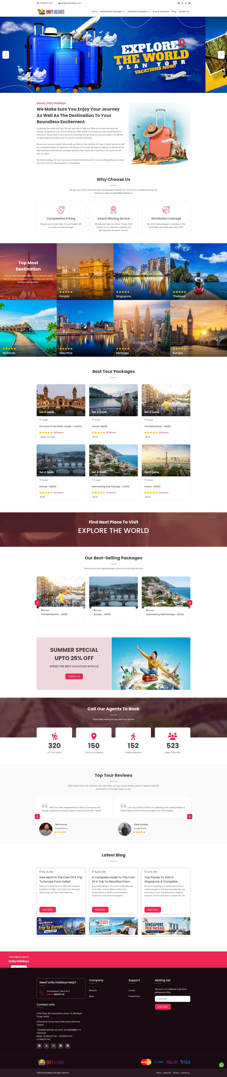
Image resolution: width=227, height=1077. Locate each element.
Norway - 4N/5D (47, 486)
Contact (132, 990)
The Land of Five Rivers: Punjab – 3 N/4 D (60, 426)
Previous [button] (37, 602)
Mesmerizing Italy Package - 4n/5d (110, 486)
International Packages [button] (111, 11)
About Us (93, 990)
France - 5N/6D (152, 486)
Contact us (185, 1073)
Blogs (91, 996)
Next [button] (189, 602)
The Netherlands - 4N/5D (157, 426)
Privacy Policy (134, 996)
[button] (221, 55)
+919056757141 (65, 1036)
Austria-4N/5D (99, 426)
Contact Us (184, 11)
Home (94, 11)
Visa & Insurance (161, 11)
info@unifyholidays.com (70, 3)
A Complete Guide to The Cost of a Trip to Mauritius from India (113, 881)
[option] (61, 601)
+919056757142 (45, 3)
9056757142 (58, 994)
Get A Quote (85, 272)
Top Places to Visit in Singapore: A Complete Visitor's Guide (161, 881)
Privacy (176, 1073)
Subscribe (163, 1007)
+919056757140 (50, 1036)
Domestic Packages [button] (138, 11)
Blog (174, 11)
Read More (48, 910)
